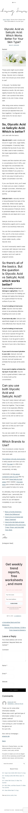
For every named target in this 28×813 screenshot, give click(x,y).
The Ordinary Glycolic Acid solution (13, 459)
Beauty (11, 45)
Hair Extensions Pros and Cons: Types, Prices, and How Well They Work (15, 527)
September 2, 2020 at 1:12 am (15, 703)
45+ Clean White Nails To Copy (10, 790)
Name (4, 665)
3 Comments (17, 615)
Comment (5, 650)
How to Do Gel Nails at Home (14, 522)
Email (4, 673)
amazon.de (10, 702)
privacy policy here (12, 795)
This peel (10, 464)
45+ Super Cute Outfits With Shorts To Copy (14, 773)
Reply (4, 741)
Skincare (16, 45)
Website (4, 681)
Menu (14, 2)
